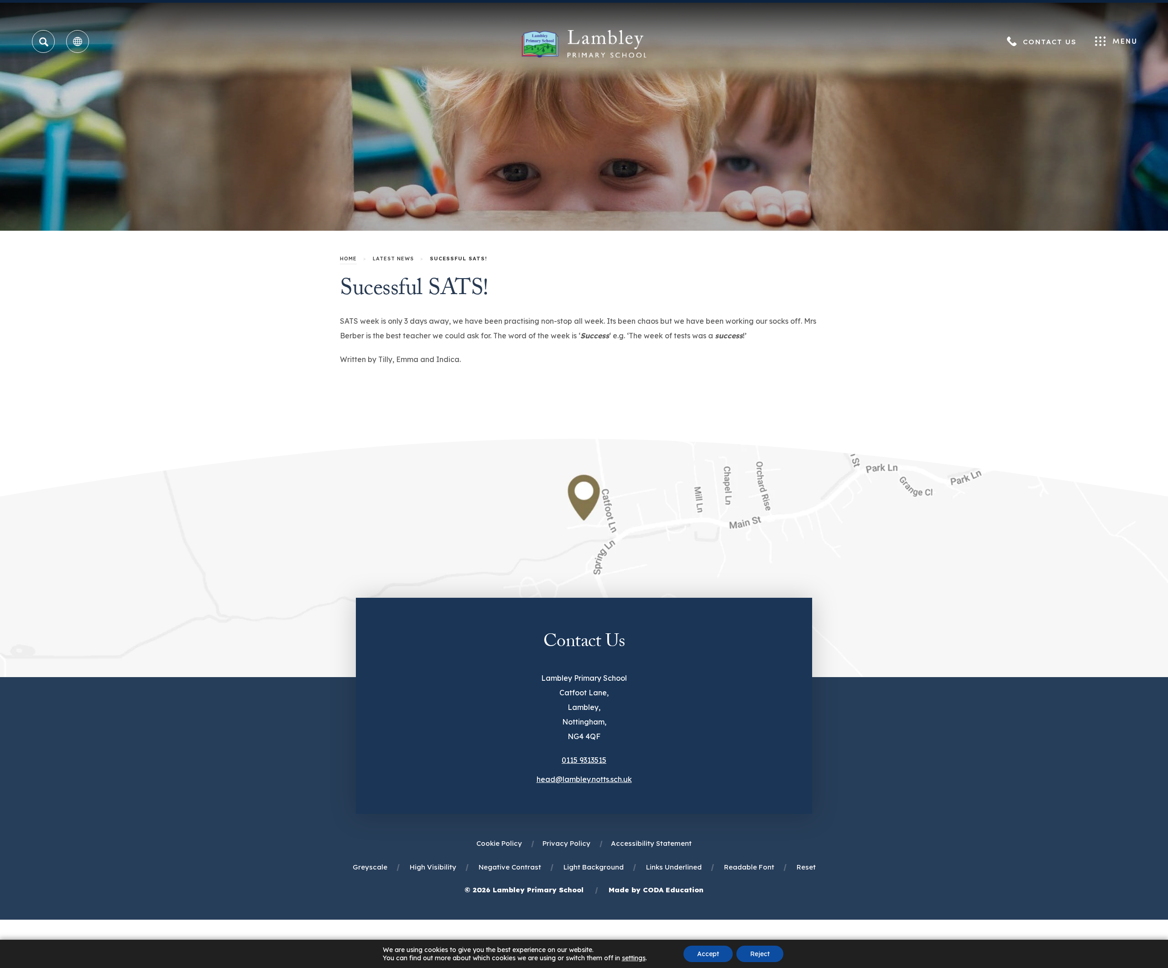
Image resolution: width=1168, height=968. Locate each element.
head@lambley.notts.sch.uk (584, 779)
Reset (806, 867)
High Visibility (433, 867)
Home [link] (348, 258)
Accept (708, 954)
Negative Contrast (510, 867)
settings (634, 958)
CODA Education (673, 889)
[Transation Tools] (77, 41)
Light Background (593, 867)
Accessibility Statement (651, 843)
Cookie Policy (499, 843)
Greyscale (370, 867)
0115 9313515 (584, 760)
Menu (1116, 42)
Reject (760, 954)
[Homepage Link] (584, 54)
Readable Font (749, 867)
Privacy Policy (566, 843)
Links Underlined (674, 867)
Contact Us (1050, 41)
